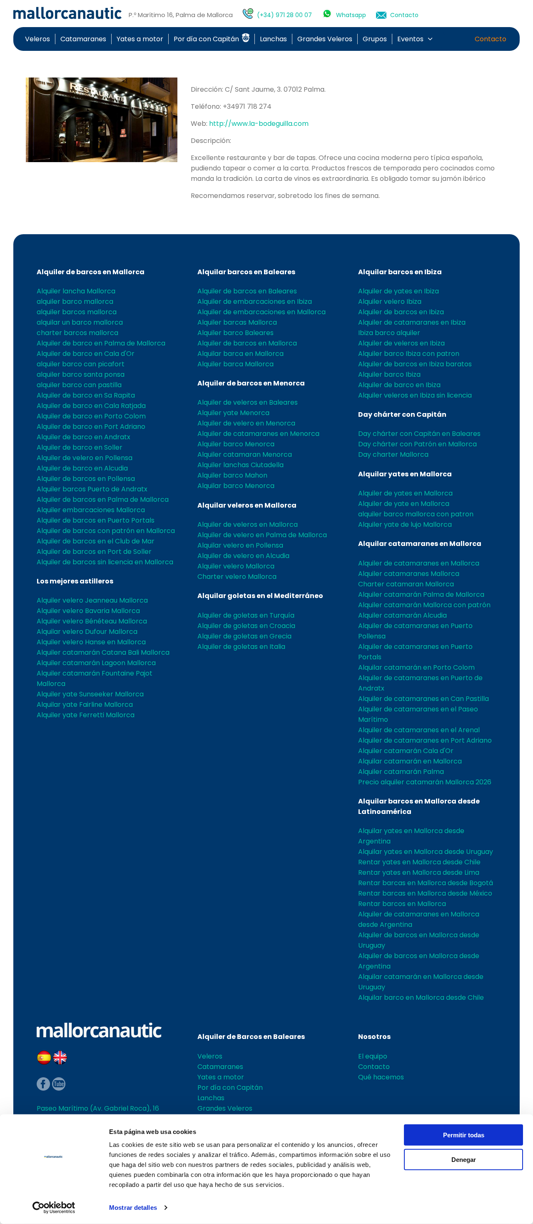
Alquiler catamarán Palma (401, 771)
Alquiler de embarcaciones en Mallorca (261, 312)
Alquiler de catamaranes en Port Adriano (425, 740)
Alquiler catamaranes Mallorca (408, 573)
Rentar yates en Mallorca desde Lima (418, 872)
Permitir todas (463, 1135)
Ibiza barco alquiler (389, 333)
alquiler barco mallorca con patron (415, 514)
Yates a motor (140, 39)
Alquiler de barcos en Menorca (251, 383)
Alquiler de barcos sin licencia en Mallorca (105, 562)
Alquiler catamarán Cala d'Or (405, 751)
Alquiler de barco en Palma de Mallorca (101, 343)
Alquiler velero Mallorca (235, 566)
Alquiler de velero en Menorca (246, 423)
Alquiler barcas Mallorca (237, 322)
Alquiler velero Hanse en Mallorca (91, 642)
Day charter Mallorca (393, 454)
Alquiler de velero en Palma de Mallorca (262, 535)
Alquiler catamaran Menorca (244, 454)
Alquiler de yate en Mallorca (403, 503)
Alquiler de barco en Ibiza (399, 385)
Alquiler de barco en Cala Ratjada (91, 406)
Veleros (37, 39)
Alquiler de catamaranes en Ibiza (412, 322)
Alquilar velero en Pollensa (240, 545)
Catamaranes (83, 39)
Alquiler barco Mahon (232, 475)
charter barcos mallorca (77, 333)
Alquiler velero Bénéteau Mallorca (92, 621)
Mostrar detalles (133, 1207)
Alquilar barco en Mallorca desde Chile (421, 997)
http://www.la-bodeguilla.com (259, 123)
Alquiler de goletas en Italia (241, 646)
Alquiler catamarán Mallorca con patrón (424, 605)
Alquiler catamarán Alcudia (402, 615)
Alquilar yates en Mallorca (405, 474)
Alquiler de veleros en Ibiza (401, 343)
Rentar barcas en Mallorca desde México (425, 893)
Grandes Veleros (324, 39)
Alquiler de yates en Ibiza (398, 291)
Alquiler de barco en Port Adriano (91, 426)
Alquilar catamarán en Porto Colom (416, 667)
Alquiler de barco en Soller (79, 447)
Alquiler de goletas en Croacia (246, 626)
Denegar (463, 1159)
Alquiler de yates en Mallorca (405, 493)
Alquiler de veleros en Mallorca (247, 524)
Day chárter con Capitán (402, 414)
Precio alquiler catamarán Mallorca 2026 (424, 782)
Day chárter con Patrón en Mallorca (417, 444)
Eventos (410, 39)
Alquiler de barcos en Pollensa (86, 478)
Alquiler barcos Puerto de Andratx (92, 489)
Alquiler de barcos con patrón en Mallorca (106, 531)
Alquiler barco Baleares (235, 333)
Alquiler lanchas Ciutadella (240, 465)
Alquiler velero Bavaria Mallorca (88, 611)
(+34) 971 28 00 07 (284, 15)
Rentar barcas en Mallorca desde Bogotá (425, 883)
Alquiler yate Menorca (233, 413)
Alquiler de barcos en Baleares (247, 291)
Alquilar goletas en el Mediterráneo (260, 596)
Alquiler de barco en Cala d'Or (85, 353)
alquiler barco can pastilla (79, 385)
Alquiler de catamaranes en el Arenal (419, 730)
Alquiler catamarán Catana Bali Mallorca (103, 652)
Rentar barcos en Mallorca (402, 904)
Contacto (404, 15)
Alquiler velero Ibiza (389, 301)
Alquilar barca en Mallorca (240, 353)
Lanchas (273, 39)
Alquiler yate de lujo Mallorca (405, 524)
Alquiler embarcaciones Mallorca (91, 510)
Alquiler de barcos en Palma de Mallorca (103, 499)
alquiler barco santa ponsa (81, 374)
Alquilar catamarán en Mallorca (410, 761)
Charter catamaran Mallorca (406, 584)
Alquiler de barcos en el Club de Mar (95, 541)
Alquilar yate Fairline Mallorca (85, 704)
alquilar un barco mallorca (80, 322)
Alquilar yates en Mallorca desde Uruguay (425, 851)
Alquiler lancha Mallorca (76, 291)
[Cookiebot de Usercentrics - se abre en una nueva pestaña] (53, 1207)
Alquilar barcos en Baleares (246, 272)
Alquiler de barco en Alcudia (82, 468)
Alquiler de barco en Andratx (83, 437)
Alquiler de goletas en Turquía (245, 615)
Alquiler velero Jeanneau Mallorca (92, 600)
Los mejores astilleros (75, 581)
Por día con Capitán (207, 39)
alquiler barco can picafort (81, 364)
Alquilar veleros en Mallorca (246, 505)
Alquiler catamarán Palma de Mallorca (421, 594)
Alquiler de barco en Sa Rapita (86, 395)
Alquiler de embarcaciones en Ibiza (254, 301)
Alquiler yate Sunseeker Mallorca (90, 694)
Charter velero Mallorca (236, 576)
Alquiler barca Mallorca (235, 364)
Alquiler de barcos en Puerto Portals (95, 520)
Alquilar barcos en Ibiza (400, 272)
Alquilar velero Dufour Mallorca (87, 631)
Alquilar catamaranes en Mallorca (419, 543)
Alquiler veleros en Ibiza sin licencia (415, 395)
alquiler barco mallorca (75, 301)
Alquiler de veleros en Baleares (247, 402)
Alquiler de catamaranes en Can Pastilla (423, 698)
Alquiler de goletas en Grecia (244, 636)
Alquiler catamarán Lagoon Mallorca (96, 663)
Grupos (375, 39)
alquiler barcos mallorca (77, 312)
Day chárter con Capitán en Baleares (419, 433)
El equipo (372, 1056)
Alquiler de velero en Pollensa (84, 458)
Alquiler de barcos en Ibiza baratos (415, 364)
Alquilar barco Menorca (235, 486)
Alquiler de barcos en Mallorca (90, 272)
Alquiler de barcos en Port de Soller (94, 551)
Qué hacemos (381, 1077)
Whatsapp (351, 15)
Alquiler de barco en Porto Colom (91, 416)
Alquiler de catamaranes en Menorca (258, 433)
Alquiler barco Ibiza (389, 374)
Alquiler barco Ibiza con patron (408, 353)
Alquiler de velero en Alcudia (243, 556)
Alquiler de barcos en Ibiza (401, 312)
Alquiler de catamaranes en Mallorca (418, 563)
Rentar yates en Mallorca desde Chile (419, 862)
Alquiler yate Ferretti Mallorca (85, 715)
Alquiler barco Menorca (235, 444)
